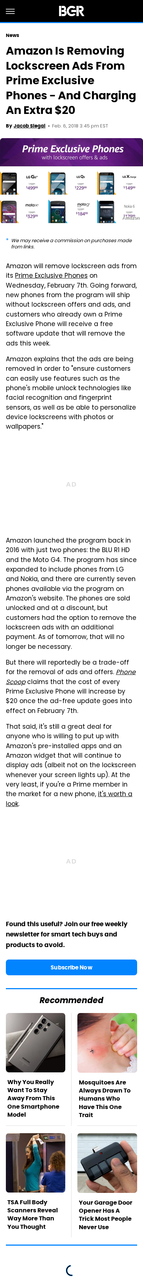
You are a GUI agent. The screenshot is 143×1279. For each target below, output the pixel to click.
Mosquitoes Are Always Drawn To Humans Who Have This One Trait (105, 1099)
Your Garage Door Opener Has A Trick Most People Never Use (105, 1215)
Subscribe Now (71, 967)
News (12, 35)
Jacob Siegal (29, 126)
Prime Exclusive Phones (51, 276)
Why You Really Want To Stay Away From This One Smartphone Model (33, 1098)
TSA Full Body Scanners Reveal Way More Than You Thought (32, 1214)
